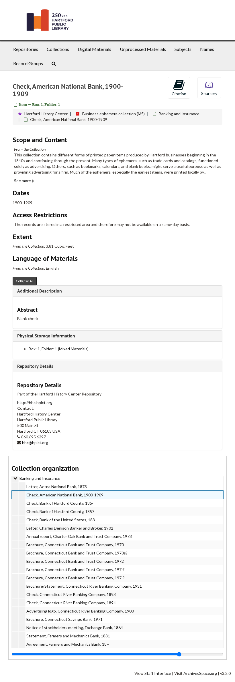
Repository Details (35, 366)
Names (207, 49)
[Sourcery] (209, 87)
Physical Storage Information (46, 336)
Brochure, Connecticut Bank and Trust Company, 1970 (75, 544)
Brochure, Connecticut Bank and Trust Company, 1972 (75, 561)
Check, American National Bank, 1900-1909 (64, 494)
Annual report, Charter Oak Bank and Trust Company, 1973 (79, 536)
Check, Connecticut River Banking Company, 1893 (71, 594)
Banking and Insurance (179, 113)
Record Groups (28, 63)
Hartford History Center (46, 113)
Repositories (25, 49)
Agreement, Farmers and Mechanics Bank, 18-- (67, 644)
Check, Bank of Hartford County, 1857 (60, 511)
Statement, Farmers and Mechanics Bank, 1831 (68, 635)
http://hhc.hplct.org (34, 402)
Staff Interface (157, 673)
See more (23, 180)
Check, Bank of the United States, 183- (61, 519)
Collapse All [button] (25, 281)
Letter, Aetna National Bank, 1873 (56, 486)
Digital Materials (94, 49)
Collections (58, 49)
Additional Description (39, 291)
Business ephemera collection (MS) (113, 113)
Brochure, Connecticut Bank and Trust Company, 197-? (75, 569)
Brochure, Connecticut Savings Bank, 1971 (64, 619)
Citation (179, 93)
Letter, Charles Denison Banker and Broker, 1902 (69, 528)
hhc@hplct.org (35, 442)
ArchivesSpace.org (200, 673)
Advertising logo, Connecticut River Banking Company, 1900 (80, 611)
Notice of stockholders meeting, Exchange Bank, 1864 (74, 627)
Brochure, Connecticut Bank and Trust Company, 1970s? (77, 552)
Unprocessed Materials (143, 49)
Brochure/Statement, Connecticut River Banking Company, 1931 (84, 586)
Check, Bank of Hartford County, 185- (59, 503)
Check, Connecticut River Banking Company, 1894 (71, 602)
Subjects (183, 49)
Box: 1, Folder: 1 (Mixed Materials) (59, 348)
